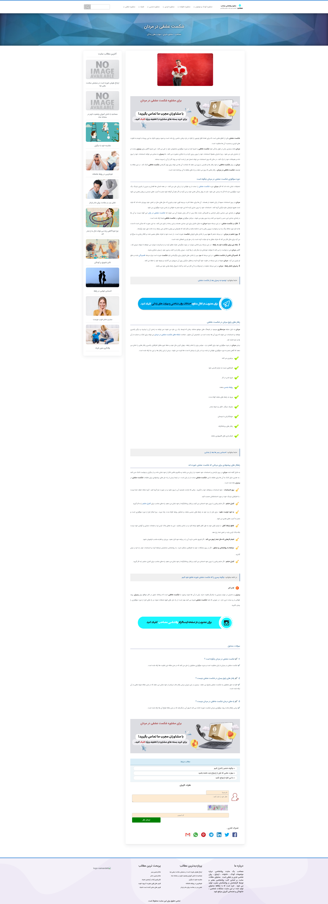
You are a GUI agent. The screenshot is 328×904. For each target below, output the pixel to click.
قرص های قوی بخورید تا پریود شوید (149, 883)
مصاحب (178, 34)
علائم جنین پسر (156, 872)
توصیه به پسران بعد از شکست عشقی (212, 280)
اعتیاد (142, 6)
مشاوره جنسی (154, 6)
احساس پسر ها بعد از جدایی (215, 452)
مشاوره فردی (169, 6)
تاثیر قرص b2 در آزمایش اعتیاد (151, 879)
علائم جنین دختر (155, 876)
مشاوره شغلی (130, 6)
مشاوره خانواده (185, 6)
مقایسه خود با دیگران (195, 879)
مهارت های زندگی (154, 34)
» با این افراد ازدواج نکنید (225, 777)
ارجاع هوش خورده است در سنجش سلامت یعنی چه (186, 872)
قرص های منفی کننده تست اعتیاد (150, 887)
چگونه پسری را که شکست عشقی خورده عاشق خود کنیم (203, 577)
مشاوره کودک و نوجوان (203, 6)
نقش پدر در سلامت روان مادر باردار (191, 887)
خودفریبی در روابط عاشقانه (194, 883)
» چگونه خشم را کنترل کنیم (224, 768)
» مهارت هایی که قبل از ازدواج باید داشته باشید (216, 773)
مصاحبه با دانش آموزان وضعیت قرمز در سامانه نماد (186, 876)
